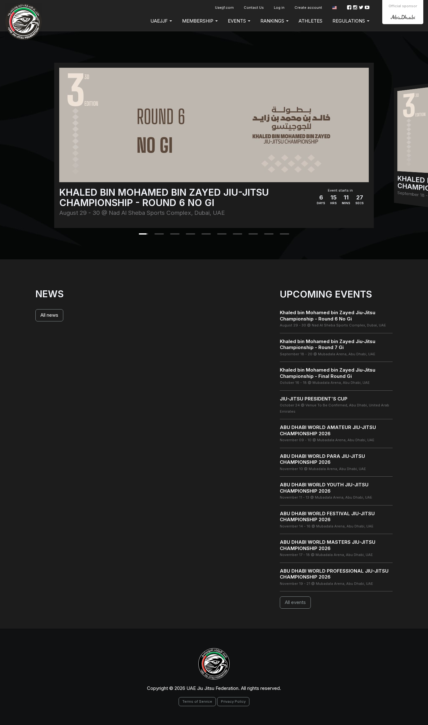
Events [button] (237, 21)
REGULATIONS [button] (349, 21)
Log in (279, 7)
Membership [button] (198, 21)
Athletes (310, 21)
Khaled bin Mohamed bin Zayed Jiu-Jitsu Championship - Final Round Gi (327, 373)
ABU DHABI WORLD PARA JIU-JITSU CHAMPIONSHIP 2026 (322, 459)
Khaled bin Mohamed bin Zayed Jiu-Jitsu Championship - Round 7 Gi (327, 344)
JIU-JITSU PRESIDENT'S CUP (313, 399)
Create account (308, 7)
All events (295, 602)
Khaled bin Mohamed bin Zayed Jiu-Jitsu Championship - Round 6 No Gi (327, 316)
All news (49, 315)
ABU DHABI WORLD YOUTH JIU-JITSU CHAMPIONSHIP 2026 (324, 488)
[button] (334, 8)
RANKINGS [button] (272, 21)
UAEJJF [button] (159, 21)
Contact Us (254, 7)
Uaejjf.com (224, 7)
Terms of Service (197, 701)
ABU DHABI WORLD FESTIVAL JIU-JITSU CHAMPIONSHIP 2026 (327, 517)
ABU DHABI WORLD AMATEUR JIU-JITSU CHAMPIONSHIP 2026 (328, 430)
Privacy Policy (233, 701)
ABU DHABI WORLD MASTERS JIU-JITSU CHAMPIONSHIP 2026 (327, 545)
